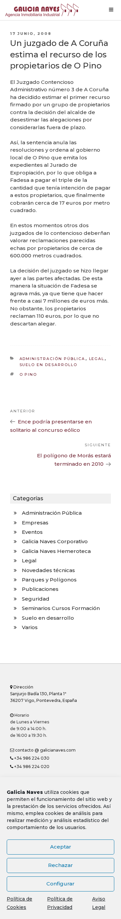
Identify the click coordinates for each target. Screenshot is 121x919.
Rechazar (60, 865)
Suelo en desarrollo (48, 364)
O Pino (28, 374)
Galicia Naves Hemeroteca (56, 551)
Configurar (60, 883)
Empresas (35, 522)
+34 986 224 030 (31, 758)
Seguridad (35, 599)
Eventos (32, 532)
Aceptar (60, 847)
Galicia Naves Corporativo (55, 541)
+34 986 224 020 (31, 766)
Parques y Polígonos (49, 579)
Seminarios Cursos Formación (61, 608)
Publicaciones (40, 589)
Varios (30, 627)
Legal (97, 358)
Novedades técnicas (48, 570)
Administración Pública (52, 358)
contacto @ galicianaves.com (45, 750)
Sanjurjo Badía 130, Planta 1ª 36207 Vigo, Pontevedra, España (43, 693)
